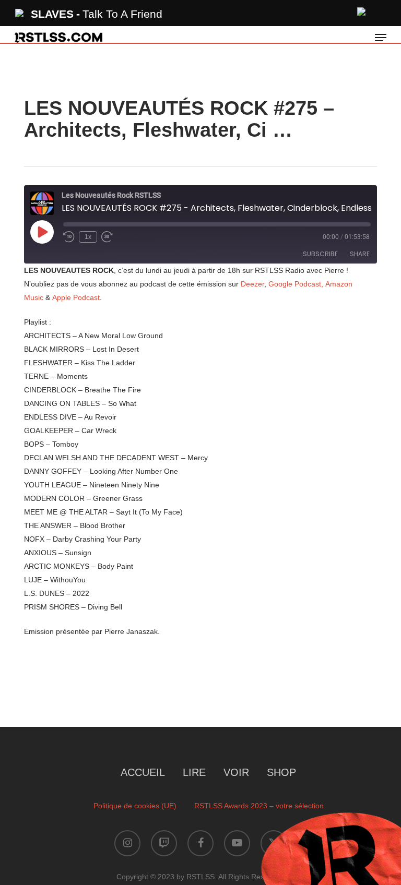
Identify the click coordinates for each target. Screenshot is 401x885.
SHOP (281, 772)
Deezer (252, 284)
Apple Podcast (76, 297)
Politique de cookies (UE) (134, 806)
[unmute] (362, 10)
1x (88, 237)
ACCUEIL (143, 772)
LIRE (194, 772)
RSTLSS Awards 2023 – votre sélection (259, 806)
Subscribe (320, 253)
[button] (380, 37)
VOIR (236, 772)
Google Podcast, (295, 284)
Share (360, 253)
